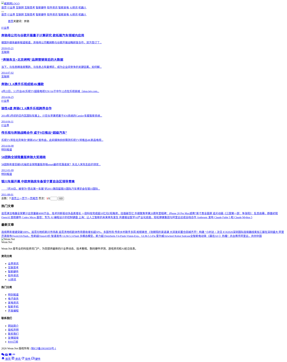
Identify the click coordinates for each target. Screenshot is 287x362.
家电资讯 (13, 302)
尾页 (35, 198)
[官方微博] (7, 355)
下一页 (29, 198)
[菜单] (2, 11)
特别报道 (13, 294)
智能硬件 (41, 7)
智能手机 (13, 306)
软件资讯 (52, 7)
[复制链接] (13, 355)
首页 (4, 7)
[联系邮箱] (10, 355)
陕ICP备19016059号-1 (43, 348)
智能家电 (63, 7)
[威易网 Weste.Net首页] (10, 3)
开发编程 (13, 310)
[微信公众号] (3, 355)
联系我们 (13, 333)
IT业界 (11, 7)
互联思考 (29, 7)
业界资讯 (13, 263)
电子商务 (13, 298)
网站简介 (13, 325)
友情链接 (13, 337)
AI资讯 (74, 7)
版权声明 (13, 329)
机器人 (82, 7)
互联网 (20, 7)
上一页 (21, 198)
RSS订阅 (13, 341)
